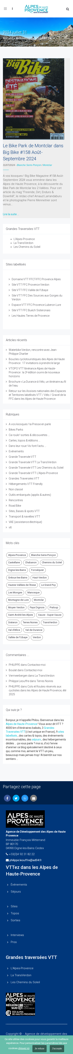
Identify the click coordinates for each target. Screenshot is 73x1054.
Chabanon (31, 562)
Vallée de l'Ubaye (17, 637)
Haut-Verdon (40, 577)
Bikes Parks (16, 429)
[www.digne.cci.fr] (36, 1013)
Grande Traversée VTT (22, 456)
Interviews (17, 935)
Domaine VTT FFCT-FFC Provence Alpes (36, 279)
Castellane (14, 562)
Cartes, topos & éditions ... (24, 440)
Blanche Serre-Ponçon (29, 165)
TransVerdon (50, 622)
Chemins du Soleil (52, 562)
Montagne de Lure (18, 599)
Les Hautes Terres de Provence (30, 315)
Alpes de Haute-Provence (21, 723)
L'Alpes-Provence (24, 239)
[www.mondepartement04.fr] (36, 998)
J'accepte (57, 1048)
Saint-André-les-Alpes (20, 614)
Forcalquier (37, 570)
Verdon (37, 637)
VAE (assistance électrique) (25, 522)
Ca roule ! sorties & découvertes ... (29, 435)
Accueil (8, 38)
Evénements (16, 451)
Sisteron (13, 622)
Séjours (16, 891)
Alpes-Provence (17, 555)
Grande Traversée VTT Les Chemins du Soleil (36, 467)
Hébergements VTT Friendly (26, 483)
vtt (10, 527)
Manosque (33, 592)
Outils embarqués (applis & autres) (30, 494)
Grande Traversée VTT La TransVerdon (32, 462)
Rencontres (16, 500)
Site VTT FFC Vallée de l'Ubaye (30, 290)
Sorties (15, 920)
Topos (15, 913)
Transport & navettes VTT (24, 516)
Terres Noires (30, 622)
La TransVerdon (23, 242)
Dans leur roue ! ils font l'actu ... (27, 445)
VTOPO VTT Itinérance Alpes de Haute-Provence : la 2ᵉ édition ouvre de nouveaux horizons (34, 372)
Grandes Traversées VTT (24, 478)
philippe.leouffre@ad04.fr (26, 860)
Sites (14, 906)
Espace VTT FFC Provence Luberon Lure (36, 304)
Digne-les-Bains (17, 570)
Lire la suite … (11, 214)
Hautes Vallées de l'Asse (22, 584)
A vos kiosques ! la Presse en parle (30, 424)
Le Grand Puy (48, 584)
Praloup (54, 607)
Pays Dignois (37, 607)
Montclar (47, 165)
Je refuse (39, 1048)
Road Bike (15, 505)
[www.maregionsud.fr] (36, 1006)
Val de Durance (33, 629)
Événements (19, 884)
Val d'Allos (14, 629)
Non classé (16, 489)
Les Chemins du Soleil (27, 246)
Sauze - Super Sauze (49, 614)
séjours (36, 739)
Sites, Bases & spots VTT (24, 511)
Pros (14, 942)
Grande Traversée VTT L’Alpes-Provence (33, 473)
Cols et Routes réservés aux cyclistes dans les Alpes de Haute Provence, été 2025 (37, 690)
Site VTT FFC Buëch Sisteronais (31, 310)
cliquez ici (23, 1048)
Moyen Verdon (16, 607)
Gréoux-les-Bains (17, 577)
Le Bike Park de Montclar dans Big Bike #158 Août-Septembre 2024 (33, 152)
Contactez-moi (36, 664)
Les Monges (15, 592)
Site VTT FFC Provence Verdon (30, 284)
